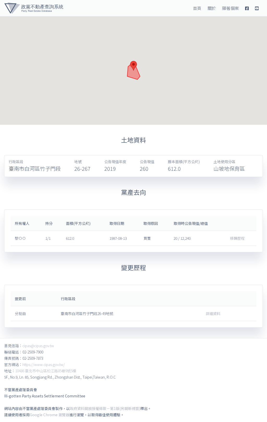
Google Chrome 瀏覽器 (49, 414)
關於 (212, 8)
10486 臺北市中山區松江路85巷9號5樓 (45, 370)
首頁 (197, 8)
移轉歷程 (237, 238)
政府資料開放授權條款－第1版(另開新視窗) (105, 408)
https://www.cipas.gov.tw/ (43, 364)
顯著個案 (230, 8)
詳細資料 (213, 313)
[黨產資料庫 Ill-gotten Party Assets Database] (33, 8)
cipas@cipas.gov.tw (38, 345)
